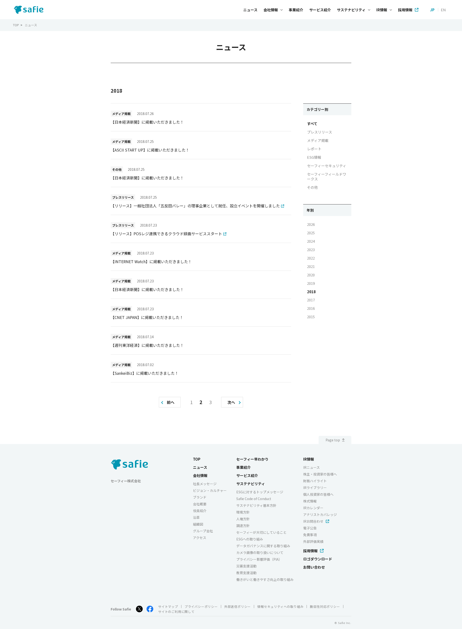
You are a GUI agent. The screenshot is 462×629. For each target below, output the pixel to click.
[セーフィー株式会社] (30, 9)
